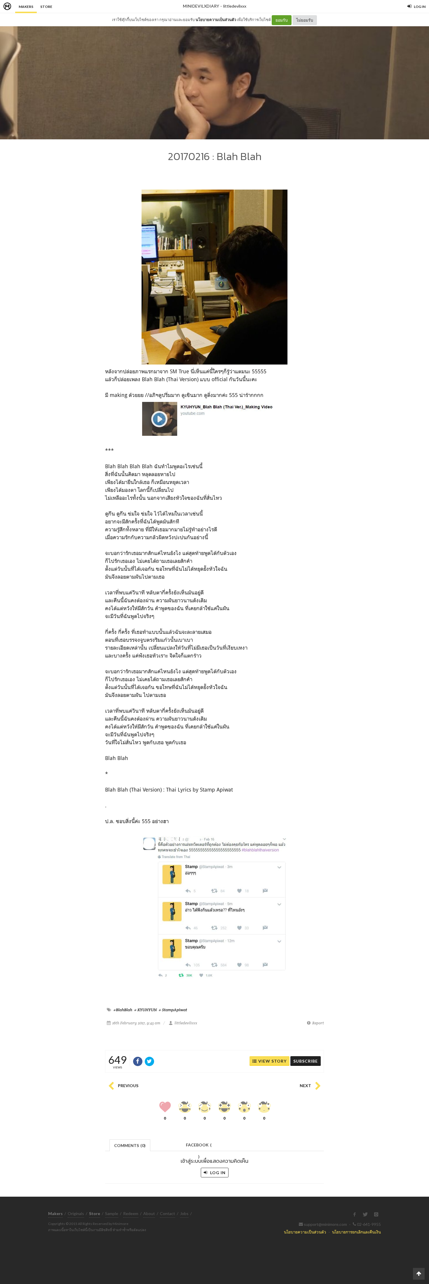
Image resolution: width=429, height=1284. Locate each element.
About (149, 1213)
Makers (26, 6)
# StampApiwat (173, 1010)
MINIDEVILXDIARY (201, 6)
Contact (167, 1213)
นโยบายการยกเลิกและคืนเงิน (356, 1231)
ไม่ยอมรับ (304, 20)
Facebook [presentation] (199, 1146)
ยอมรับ (281, 20)
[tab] (130, 1145)
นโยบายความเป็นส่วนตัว (216, 19)
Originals (76, 1213)
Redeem (130, 1213)
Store (46, 6)
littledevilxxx (234, 6)
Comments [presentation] (130, 1145)
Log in (217, 1172)
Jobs (184, 1213)
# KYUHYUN (145, 1010)
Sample (111, 1213)
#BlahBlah (123, 1010)
